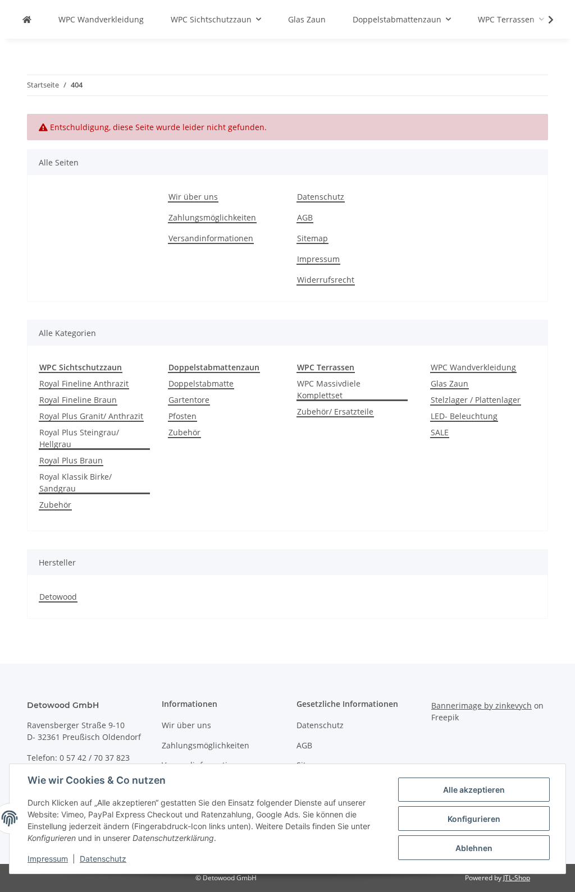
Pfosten (182, 416)
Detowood (58, 596)
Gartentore (188, 399)
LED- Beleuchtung (464, 416)
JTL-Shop (516, 877)
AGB (305, 217)
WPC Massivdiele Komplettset (328, 389)
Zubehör (55, 504)
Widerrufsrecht (325, 279)
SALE (440, 432)
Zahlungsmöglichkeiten (212, 217)
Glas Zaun (449, 383)
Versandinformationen (210, 238)
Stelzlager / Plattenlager (476, 399)
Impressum (318, 259)
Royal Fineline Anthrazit (84, 383)
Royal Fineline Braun (78, 399)
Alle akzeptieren (474, 789)
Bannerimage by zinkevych (481, 705)
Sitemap (312, 238)
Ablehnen (473, 848)
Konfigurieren (474, 819)
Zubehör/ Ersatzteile (335, 411)
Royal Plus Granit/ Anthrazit (91, 416)
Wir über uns (193, 196)
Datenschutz (320, 196)
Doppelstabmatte (201, 383)
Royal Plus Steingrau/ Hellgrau (79, 438)
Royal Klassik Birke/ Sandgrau (75, 482)
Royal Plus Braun (71, 460)
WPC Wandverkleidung (473, 367)
